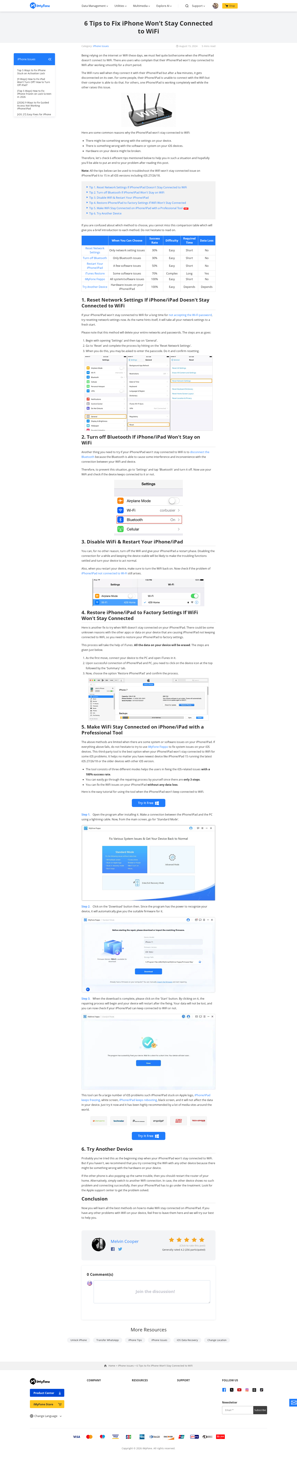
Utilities (119, 6)
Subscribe (260, 1410)
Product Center (44, 1393)
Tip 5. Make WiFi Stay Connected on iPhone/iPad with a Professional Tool (136, 208)
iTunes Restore (95, 273)
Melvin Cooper (125, 1241)
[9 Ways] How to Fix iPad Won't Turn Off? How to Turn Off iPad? (33, 82)
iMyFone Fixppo (95, 279)
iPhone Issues (101, 46)
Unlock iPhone (78, 1340)
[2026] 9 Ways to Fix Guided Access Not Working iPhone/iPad (33, 105)
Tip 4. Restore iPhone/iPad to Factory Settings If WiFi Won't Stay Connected (137, 203)
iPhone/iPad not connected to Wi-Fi (104, 573)
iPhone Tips (135, 1340)
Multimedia (140, 6)
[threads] (254, 1390)
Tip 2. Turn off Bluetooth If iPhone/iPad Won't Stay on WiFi (126, 192)
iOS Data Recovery (187, 1340)
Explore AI (162, 6)
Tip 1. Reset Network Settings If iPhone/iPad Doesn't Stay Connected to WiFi (138, 187)
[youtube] (239, 1389)
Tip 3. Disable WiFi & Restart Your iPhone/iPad (119, 198)
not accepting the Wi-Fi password (190, 315)
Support (197, 6)
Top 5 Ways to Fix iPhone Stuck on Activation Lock (31, 72)
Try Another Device (94, 287)
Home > (113, 1365)
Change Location (217, 1340)
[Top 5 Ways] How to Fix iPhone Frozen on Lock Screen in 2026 (34, 93)
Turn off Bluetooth (95, 258)
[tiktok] (262, 1389)
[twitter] (232, 1389)
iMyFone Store (43, 1404)
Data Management (94, 6)
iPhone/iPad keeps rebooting (138, 1100)
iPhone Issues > (127, 1365)
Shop (232, 5)
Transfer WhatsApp (107, 1340)
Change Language (46, 1416)
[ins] (247, 1389)
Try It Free (145, 803)
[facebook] (224, 1389)
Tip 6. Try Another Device (105, 213)
